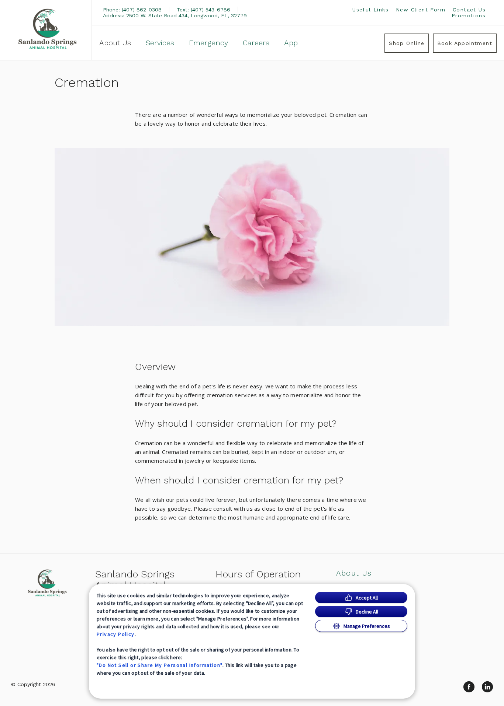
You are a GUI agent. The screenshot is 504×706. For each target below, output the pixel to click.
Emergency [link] (208, 42)
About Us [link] (354, 573)
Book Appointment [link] (464, 43)
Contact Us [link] (469, 10)
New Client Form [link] (420, 10)
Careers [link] (256, 42)
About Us (115, 42)
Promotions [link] (469, 15)
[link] (47, 28)
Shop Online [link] (406, 43)
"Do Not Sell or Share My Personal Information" (159, 665)
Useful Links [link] (370, 10)
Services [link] (160, 42)
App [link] (291, 42)
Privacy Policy (116, 634)
